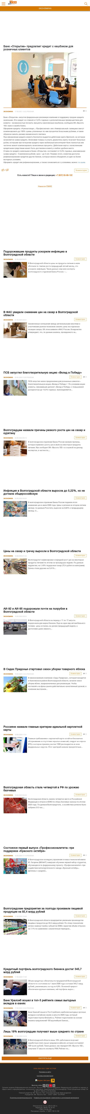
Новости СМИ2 (45, 186)
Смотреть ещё (45, 1058)
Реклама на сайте (45, 1072)
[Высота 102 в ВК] (44, 1085)
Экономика (8, 111)
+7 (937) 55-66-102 (64, 175)
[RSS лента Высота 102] (53, 1085)
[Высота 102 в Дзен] (50, 1085)
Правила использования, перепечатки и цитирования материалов (56, 1098)
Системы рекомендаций (45, 1076)
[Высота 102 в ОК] (47, 1085)
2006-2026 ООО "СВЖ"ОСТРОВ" (45, 1068)
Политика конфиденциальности (21, 1098)
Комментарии (81, 170)
